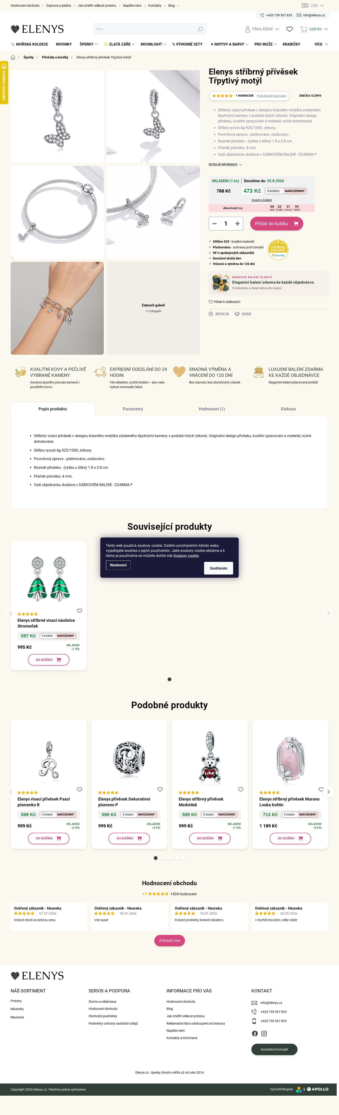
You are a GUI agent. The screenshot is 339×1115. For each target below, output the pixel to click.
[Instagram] (264, 1032)
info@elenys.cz (271, 1003)
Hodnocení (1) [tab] (212, 408)
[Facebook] (254, 1032)
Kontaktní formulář (274, 1049)
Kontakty (154, 5)
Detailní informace (223, 164)
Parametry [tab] (133, 408)
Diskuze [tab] (288, 408)
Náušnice (17, 1017)
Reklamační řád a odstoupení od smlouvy (196, 1023)
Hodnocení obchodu (25, 5)
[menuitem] (31, 44)
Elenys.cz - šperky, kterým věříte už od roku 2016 (169, 1072)
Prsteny (16, 1001)
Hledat (200, 29)
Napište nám (132, 5)
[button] (169, 679)
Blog (171, 5)
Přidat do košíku (271, 223)
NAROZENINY (295, 191)
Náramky (17, 1009)
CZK (314, 5)
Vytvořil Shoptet (281, 1089)
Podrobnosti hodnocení (271, 96)
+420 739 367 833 (274, 1012)
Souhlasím (218, 568)
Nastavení (118, 565)
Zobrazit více (169, 940)
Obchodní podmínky (103, 1016)
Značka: (310, 95)
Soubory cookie (186, 555)
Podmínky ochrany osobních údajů (113, 1023)
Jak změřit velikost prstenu (97, 5)
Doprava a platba (58, 5)
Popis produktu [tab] (53, 408)
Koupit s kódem (262, 200)
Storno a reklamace (102, 1001)
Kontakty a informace (182, 1038)
